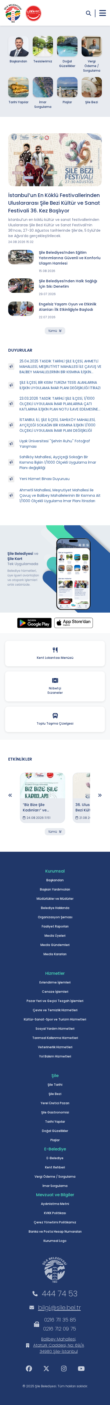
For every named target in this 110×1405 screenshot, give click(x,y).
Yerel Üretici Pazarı (55, 1103)
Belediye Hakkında (55, 908)
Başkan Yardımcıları (55, 889)
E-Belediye (55, 1158)
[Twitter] (46, 1368)
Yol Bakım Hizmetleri (55, 1056)
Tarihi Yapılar (55, 1121)
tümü (53, 331)
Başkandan (55, 880)
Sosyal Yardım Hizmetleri (55, 1028)
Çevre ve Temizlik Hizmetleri (55, 1010)
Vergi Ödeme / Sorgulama (55, 1176)
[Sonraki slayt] (100, 795)
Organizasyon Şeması (55, 917)
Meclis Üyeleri (55, 935)
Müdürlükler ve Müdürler (55, 898)
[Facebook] (29, 1368)
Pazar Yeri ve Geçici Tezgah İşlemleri (55, 1001)
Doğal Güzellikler (55, 1131)
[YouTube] (81, 1368)
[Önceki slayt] (10, 795)
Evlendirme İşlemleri (55, 982)
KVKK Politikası (55, 1213)
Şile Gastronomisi (55, 1112)
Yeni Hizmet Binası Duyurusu (44, 478)
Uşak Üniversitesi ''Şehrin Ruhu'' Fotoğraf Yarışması (54, 443)
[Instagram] (64, 1368)
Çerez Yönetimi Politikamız (55, 1222)
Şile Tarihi (55, 1084)
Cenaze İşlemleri (55, 991)
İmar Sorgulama (55, 1186)
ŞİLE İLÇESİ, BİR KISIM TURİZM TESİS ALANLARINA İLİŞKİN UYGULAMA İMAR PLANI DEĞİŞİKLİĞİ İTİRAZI (60, 385)
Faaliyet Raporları (55, 926)
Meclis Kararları (55, 954)
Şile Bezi (55, 1094)
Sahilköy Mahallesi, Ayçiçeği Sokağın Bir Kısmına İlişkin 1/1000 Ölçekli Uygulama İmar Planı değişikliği (57, 462)
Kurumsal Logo (55, 1241)
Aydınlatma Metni (55, 1204)
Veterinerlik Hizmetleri (55, 1047)
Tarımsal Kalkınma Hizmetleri (55, 1038)
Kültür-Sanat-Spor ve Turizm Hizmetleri (55, 1019)
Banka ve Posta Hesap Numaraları (55, 1231)
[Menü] (102, 13)
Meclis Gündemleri (55, 945)
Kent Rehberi (55, 1167)
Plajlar (55, 1140)
